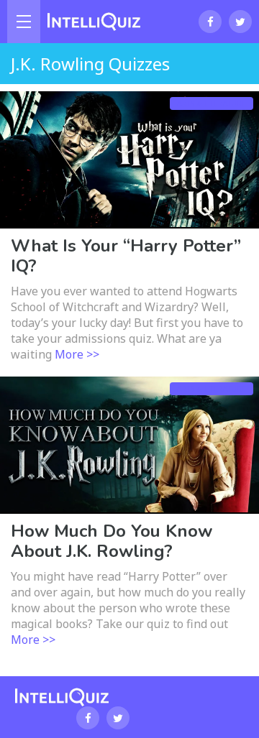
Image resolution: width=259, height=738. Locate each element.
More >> (77, 354)
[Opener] (23, 21)
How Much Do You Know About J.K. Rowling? (111, 541)
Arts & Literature (211, 103)
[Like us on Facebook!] (210, 21)
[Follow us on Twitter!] (240, 21)
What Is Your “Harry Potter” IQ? (126, 255)
